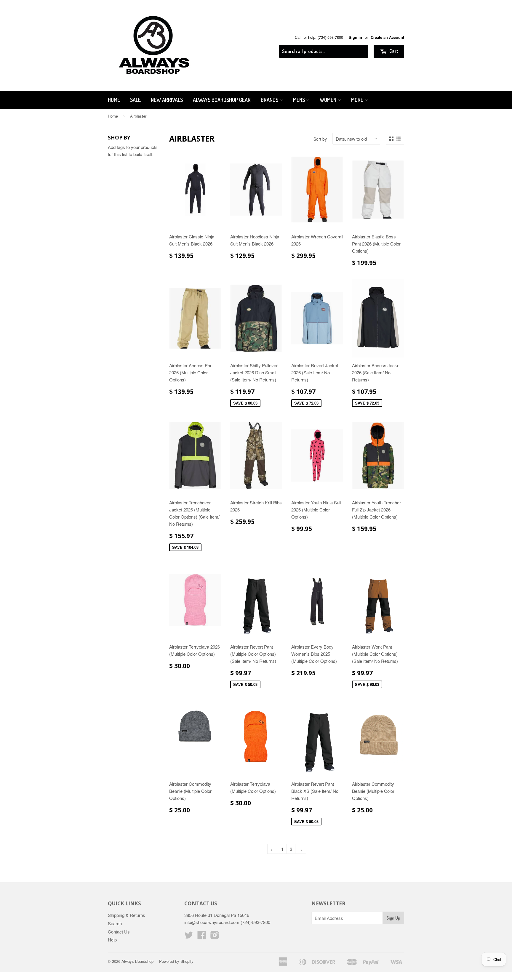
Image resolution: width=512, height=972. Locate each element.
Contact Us (119, 931)
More (357, 100)
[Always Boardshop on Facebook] (201, 936)
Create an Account (387, 37)
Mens (299, 100)
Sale (135, 100)
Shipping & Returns (126, 915)
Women (328, 100)
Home (114, 100)
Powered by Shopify (176, 961)
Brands (270, 100)
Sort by (320, 139)
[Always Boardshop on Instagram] (214, 936)
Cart (393, 51)
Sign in (355, 37)
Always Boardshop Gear (222, 100)
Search (115, 923)
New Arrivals (167, 100)
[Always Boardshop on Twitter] (188, 936)
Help (112, 939)
